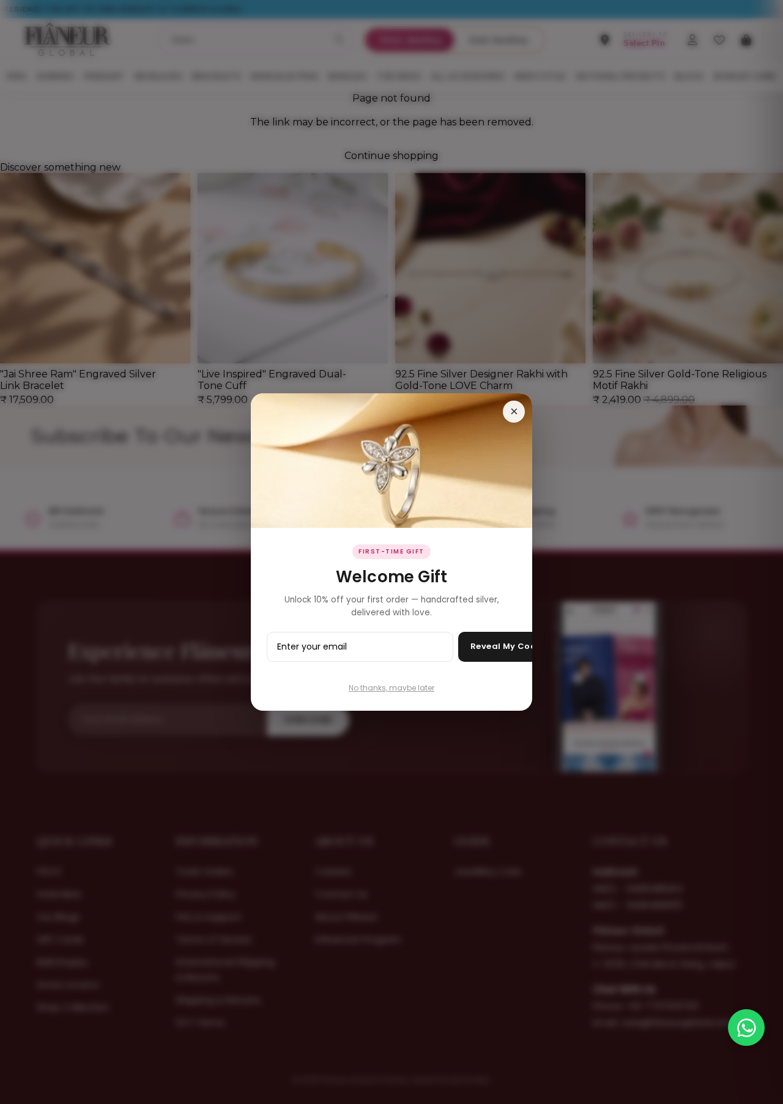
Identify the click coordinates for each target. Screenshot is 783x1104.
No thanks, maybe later (391, 688)
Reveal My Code (506, 646)
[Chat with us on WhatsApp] (746, 1027)
